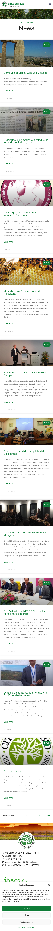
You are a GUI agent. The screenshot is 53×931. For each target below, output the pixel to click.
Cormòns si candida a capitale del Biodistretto (24, 452)
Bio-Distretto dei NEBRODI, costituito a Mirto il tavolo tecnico (26, 612)
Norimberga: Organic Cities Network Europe (25, 374)
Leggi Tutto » (9, 91)
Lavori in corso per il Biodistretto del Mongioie (25, 534)
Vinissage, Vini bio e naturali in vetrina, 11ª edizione (22, 214)
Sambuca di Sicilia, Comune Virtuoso (25, 72)
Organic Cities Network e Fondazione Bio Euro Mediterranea (26, 694)
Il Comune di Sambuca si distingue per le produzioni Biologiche (26, 141)
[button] (49, 885)
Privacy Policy (31, 927)
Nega (26, 915)
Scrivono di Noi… (14, 771)
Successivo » (44, 816)
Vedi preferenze (26, 922)
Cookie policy (21, 927)
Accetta (26, 908)
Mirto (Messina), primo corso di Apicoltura (22, 292)
